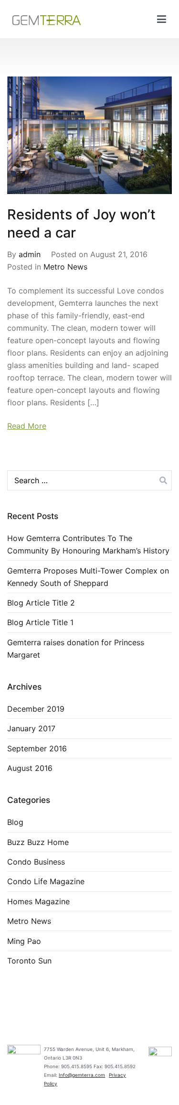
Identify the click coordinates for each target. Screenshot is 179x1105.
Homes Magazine (38, 901)
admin (30, 254)
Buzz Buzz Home (38, 842)
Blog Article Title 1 (40, 622)
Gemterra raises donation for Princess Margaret (75, 649)
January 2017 (31, 728)
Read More (26, 426)
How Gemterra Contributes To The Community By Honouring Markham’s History (88, 544)
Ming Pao (24, 941)
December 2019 (35, 709)
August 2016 (30, 768)
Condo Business (36, 862)
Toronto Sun (29, 960)
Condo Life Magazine (45, 881)
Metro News (65, 266)
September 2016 (37, 748)
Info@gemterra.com (82, 1075)
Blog (15, 822)
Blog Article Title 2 (41, 602)
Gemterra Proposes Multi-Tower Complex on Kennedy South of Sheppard (88, 577)
